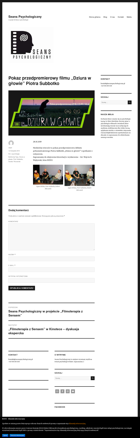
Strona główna (94, 17)
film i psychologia (13, 154)
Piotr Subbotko (18, 159)
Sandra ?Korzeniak (14, 161)
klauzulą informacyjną (77, 424)
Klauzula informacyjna (17, 435)
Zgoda (5, 435)
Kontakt (121, 17)
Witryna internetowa (18, 276)
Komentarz (13, 221)
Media (129, 17)
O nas (112, 17)
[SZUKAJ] (93, 378)
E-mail (11, 265)
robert (10, 148)
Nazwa (12, 254)
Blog (105, 17)
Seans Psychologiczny (25, 16)
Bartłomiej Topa (13, 157)
